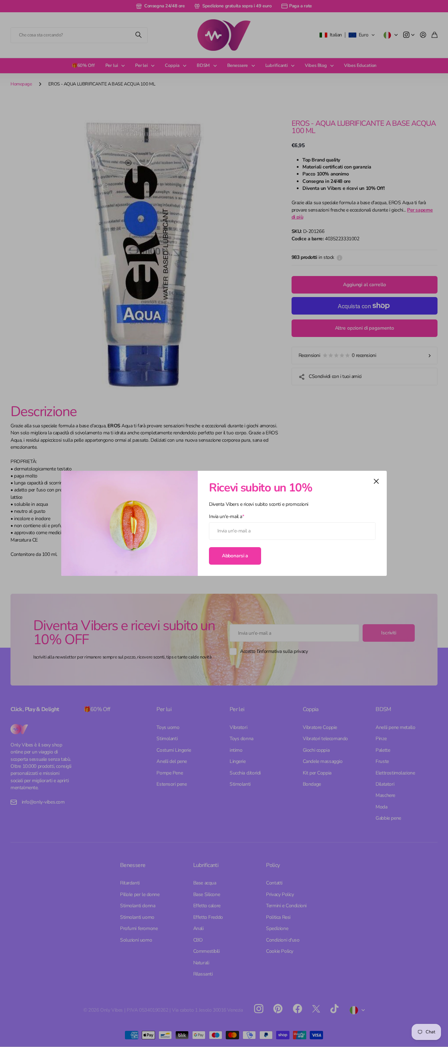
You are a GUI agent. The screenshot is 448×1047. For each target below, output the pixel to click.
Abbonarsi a (235, 555)
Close (376, 481)
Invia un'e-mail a (226, 516)
